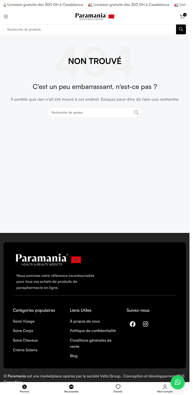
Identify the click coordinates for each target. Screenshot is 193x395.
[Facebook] (132, 324)
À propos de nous (85, 321)
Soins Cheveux (25, 340)
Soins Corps (23, 330)
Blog (74, 355)
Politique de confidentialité (93, 330)
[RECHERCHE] (181, 29)
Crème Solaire (25, 349)
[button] (178, 382)
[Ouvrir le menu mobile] (6, 16)
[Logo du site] (95, 16)
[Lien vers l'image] (48, 259)
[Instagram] (145, 324)
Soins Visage (24, 321)
